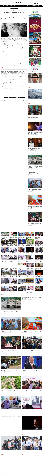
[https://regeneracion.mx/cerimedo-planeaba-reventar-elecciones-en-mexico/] (30, 265)
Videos (39, 5)
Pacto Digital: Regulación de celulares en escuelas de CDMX (22, 261)
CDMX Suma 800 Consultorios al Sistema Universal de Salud (4, 253)
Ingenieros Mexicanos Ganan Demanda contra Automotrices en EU (38, 268)
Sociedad (15, 8)
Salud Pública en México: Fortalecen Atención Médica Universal (12, 253)
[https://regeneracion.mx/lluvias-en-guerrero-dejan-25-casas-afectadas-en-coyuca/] (30, 242)
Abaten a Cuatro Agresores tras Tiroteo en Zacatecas (13, 245)
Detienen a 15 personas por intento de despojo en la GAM (38, 253)
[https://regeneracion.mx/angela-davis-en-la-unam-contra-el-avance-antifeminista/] (38, 234)
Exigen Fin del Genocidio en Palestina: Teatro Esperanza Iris (38, 292)
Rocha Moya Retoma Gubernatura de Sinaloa (21, 276)
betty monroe (6, 97)
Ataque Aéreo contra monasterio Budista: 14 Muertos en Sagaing (4, 276)
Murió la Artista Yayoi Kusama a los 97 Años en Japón (29, 237)
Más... (2, 294)
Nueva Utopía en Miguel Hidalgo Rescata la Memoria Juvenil (39, 245)
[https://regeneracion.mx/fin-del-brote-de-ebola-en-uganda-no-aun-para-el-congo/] (21, 234)
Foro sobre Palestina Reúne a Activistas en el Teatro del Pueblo (13, 237)
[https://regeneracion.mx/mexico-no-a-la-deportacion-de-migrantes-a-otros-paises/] (30, 273)
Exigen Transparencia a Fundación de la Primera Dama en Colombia (4, 261)
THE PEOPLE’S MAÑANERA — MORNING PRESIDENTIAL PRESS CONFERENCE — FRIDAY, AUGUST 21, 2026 (13, 284)
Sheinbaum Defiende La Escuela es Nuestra (21, 291)
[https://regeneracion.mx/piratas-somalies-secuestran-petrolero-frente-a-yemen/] (21, 281)
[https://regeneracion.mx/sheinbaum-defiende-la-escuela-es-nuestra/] (21, 288)
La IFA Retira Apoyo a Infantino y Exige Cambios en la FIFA (21, 245)
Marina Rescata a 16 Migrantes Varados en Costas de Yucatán (4, 292)
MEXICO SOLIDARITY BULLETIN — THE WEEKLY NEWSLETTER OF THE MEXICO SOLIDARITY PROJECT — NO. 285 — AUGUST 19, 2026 (21, 268)
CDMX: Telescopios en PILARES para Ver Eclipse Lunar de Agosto (38, 276)
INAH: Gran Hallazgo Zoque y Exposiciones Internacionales (5, 284)
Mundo (15, 5)
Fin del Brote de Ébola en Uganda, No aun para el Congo (21, 237)
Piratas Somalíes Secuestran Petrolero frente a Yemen (22, 284)
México (7, 5)
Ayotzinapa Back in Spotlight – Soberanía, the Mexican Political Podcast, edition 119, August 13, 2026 (5, 268)
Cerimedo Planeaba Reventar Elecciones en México (29, 268)
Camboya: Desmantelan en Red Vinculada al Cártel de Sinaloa (13, 276)
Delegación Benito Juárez (16, 97)
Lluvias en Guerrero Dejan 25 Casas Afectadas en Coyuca (29, 245)
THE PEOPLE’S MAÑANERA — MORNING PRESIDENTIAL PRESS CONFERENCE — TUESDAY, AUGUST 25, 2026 (22, 253)
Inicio (3, 5)
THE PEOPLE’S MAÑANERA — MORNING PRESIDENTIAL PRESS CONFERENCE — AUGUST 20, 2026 (30, 292)
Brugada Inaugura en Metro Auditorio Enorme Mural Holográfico (13, 292)
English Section (34, 5)
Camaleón (19, 5)
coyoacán (10, 97)
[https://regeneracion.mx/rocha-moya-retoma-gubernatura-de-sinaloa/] (21, 273)
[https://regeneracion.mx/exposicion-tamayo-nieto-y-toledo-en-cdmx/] (30, 281)
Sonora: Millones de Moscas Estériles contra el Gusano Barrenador (13, 261)
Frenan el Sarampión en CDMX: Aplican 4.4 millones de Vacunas (5, 245)
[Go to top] (41, 472)
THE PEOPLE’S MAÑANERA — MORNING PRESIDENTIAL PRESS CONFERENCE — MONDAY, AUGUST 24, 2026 (38, 261)
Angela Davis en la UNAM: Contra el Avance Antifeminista (38, 237)
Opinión (24, 5)
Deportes (28, 5)
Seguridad (12, 8)
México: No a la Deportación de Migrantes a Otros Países (30, 276)
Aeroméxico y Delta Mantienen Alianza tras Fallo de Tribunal (39, 284)
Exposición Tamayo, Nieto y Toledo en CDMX (30, 284)
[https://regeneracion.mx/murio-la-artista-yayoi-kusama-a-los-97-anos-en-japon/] (30, 234)
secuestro (22, 97)
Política (11, 5)
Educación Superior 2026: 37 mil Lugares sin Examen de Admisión (30, 261)
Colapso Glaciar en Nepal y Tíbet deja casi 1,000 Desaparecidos (5, 237)
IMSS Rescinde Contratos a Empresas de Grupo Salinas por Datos (30, 253)
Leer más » (29, 87)
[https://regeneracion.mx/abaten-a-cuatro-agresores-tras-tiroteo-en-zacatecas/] (13, 242)
